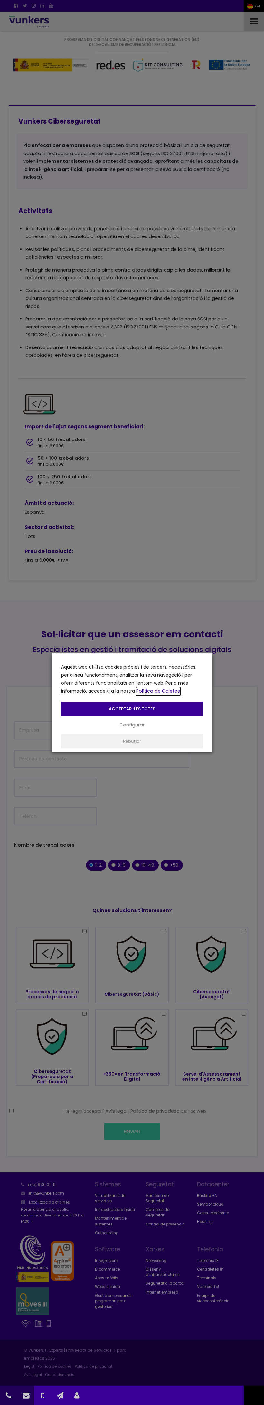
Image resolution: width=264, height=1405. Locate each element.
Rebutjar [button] (132, 741)
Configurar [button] (132, 725)
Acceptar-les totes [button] (132, 709)
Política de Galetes (158, 691)
